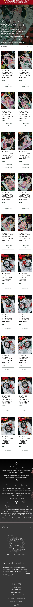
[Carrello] (31, 7)
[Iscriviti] (28, 575)
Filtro (5, 46)
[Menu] (2, 7)
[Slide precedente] (2, 2)
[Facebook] (15, 605)
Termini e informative (16, 601)
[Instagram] (18, 605)
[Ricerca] (5, 7)
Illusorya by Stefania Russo (18, 598)
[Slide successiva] (31, 2)
